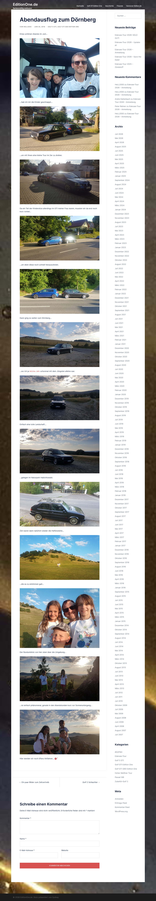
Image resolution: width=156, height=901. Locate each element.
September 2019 (122, 411)
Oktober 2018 (121, 457)
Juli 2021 (119, 319)
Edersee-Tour (120, 756)
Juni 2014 (119, 646)
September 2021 (122, 310)
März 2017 (119, 537)
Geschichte (109, 6)
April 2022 (119, 281)
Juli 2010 (119, 701)
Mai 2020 (119, 377)
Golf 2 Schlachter (90, 782)
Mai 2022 (119, 277)
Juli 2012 (119, 692)
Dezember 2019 (122, 398)
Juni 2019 (119, 424)
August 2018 (120, 466)
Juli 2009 (119, 709)
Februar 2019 (120, 440)
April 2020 (119, 382)
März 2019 (119, 436)
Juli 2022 (119, 268)
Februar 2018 (120, 491)
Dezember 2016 (122, 550)
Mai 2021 (119, 327)
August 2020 (120, 365)
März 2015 (119, 617)
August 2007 (120, 730)
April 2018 (119, 482)
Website (64, 850)
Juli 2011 (118, 697)
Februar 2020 (121, 390)
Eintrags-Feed (121, 803)
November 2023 (122, 218)
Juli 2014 (119, 642)
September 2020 (122, 361)
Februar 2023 (121, 243)
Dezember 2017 (121, 499)
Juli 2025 (119, 151)
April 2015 (119, 613)
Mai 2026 (119, 138)
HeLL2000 (28, 27)
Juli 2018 (119, 470)
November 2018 (122, 453)
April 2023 (119, 235)
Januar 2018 (120, 495)
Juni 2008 (119, 722)
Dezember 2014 (122, 625)
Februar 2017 (120, 541)
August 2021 (120, 314)
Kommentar (25, 818)
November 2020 (122, 352)
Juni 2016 (119, 571)
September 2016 (122, 562)
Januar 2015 (120, 621)
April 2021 (119, 331)
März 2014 (119, 659)
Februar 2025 (121, 172)
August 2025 (120, 146)
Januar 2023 (120, 247)
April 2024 (119, 201)
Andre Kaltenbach (122, 99)
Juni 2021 (119, 323)
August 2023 (120, 222)
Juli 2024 (119, 188)
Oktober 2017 (121, 508)
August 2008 (120, 718)
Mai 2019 (119, 428)
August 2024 (120, 184)
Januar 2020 (120, 394)
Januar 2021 (120, 344)
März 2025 (119, 168)
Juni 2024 (119, 193)
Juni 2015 (119, 604)
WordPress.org (121, 811)
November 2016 (122, 554)
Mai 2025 (119, 159)
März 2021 (119, 336)
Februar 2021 (120, 340)
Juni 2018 (119, 474)
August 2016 (120, 566)
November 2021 (122, 302)
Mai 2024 (119, 197)
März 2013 (119, 688)
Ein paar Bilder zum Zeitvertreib (35, 782)
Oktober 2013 (121, 663)
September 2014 (122, 634)
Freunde (120, 6)
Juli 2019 (119, 419)
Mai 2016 (119, 575)
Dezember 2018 (122, 449)
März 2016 (119, 583)
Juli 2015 (119, 600)
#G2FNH (118, 752)
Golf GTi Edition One (94, 6)
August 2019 (120, 415)
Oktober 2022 (121, 260)
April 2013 (119, 684)
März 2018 (119, 487)
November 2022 (122, 256)
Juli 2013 (119, 671)
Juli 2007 (119, 734)
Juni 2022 (119, 272)
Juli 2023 (119, 226)
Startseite (80, 6)
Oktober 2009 (121, 705)
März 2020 (119, 386)
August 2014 (120, 638)
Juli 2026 (119, 134)
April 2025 (119, 163)
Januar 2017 (120, 545)
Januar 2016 (120, 587)
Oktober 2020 (121, 356)
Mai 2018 (119, 478)
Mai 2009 (119, 713)
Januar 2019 (120, 445)
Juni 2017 (119, 524)
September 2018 (122, 461)
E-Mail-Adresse (27, 850)
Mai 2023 (119, 230)
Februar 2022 (121, 289)
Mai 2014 (119, 650)
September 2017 (122, 512)
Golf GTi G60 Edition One (68, 27)
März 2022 (119, 285)
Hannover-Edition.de (133, 6)
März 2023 (119, 239)
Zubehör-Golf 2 (121, 781)
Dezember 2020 (122, 348)
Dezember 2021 (122, 298)
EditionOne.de (25, 4)
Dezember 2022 (122, 251)
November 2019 (122, 403)
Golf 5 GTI (52, 27)
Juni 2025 (119, 155)
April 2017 (119, 533)
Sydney (55, 897)
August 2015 (120, 596)
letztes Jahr (35, 371)
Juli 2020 (119, 369)
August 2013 (120, 667)
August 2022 (120, 264)
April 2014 (119, 655)
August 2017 (120, 516)
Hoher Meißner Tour (123, 773)
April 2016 (119, 579)
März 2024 (119, 205)
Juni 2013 (119, 676)
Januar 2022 (120, 293)
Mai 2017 (119, 529)
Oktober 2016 (121, 558)
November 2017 (122, 503)
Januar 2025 (120, 176)
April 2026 (119, 142)
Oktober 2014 (121, 629)
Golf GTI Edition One (124, 764)
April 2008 (119, 726)
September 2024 (122, 180)
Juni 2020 (119, 373)
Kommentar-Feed (122, 807)
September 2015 (122, 592)
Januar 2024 (120, 209)
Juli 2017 (119, 520)
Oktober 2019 (121, 407)
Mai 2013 (119, 680)
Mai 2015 (119, 608)
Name (23, 839)
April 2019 (119, 432)
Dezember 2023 (122, 214)
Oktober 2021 (121, 306)
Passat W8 (119, 777)
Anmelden (119, 799)
